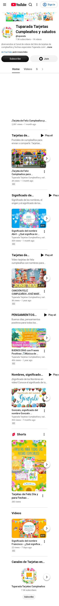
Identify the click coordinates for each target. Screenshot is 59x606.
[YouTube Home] (19, 4)
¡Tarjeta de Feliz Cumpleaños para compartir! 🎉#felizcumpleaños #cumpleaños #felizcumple (30, 120)
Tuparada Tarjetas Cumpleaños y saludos (30, 178)
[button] (42, 69)
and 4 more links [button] (20, 52)
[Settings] (37, 5)
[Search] (30, 5)
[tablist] (29, 69)
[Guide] (5, 5)
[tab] (16, 69)
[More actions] (44, 172)
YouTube (8, 52)
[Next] (46, 158)
